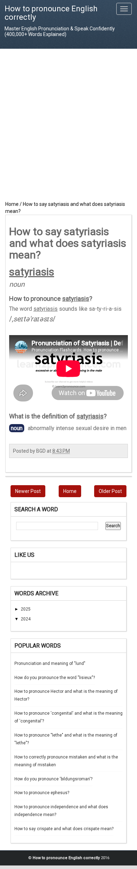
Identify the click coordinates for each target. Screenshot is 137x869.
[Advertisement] (68, 125)
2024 (26, 619)
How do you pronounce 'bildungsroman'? (53, 778)
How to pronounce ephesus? (41, 792)
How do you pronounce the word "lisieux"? (54, 677)
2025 (26, 609)
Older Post (110, 491)
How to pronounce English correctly (51, 13)
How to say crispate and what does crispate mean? (63, 828)
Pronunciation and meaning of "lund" (49, 663)
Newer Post (28, 491)
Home (70, 491)
